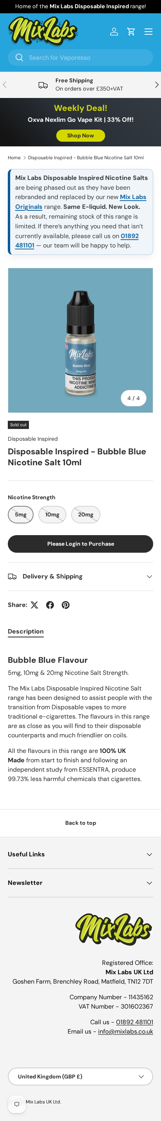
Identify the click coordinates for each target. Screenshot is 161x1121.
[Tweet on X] (34, 605)
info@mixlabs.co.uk (125, 1031)
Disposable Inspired (33, 438)
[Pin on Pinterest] (65, 605)
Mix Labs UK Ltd (43, 1102)
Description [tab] (26, 631)
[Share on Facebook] (50, 605)
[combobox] (80, 57)
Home (14, 157)
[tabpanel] (80, 715)
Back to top (80, 822)
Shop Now (80, 135)
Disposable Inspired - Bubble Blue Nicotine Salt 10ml (86, 157)
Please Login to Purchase (80, 543)
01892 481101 (134, 1022)
